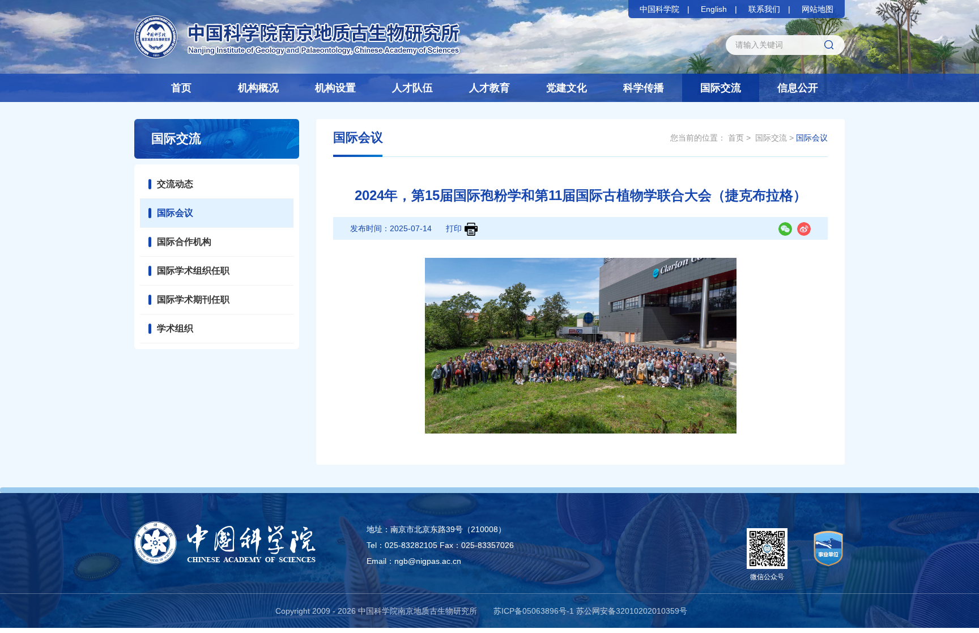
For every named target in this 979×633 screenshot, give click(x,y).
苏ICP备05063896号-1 (533, 610)
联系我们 (764, 9)
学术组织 (175, 328)
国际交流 (720, 88)
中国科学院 (659, 9)
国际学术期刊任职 (193, 299)
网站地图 (817, 9)
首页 (181, 88)
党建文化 (566, 88)
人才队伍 (412, 88)
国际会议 (175, 213)
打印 (454, 228)
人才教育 (489, 88)
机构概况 (258, 88)
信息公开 (797, 88)
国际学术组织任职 (193, 270)
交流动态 (175, 184)
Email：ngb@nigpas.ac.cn (414, 561)
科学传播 (643, 88)
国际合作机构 (184, 242)
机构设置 (335, 88)
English (714, 9)
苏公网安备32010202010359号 (631, 610)
